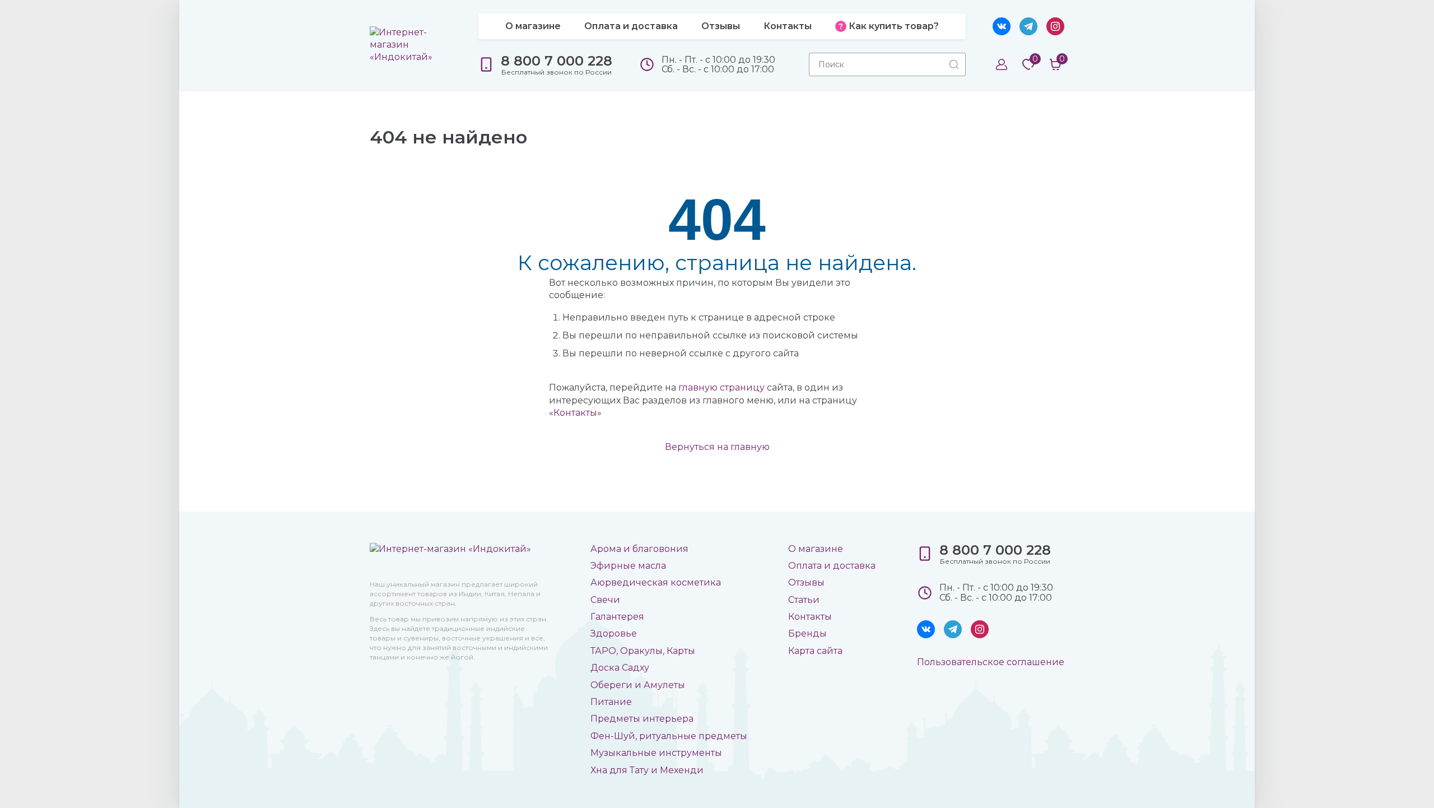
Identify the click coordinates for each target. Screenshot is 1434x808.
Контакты (575, 412)
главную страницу (721, 387)
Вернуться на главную (717, 447)
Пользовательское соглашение (990, 662)
